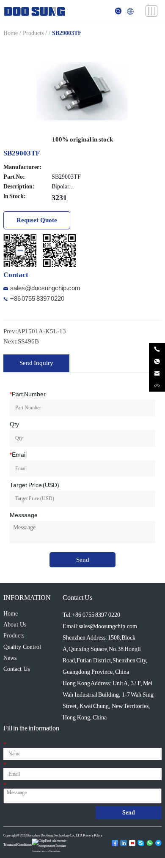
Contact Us (16, 669)
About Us (14, 624)
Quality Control (22, 647)
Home (10, 33)
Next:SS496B (21, 341)
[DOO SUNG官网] (34, 10)
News (9, 658)
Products (33, 33)
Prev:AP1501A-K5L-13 (34, 331)
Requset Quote (36, 220)
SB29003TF (67, 33)
